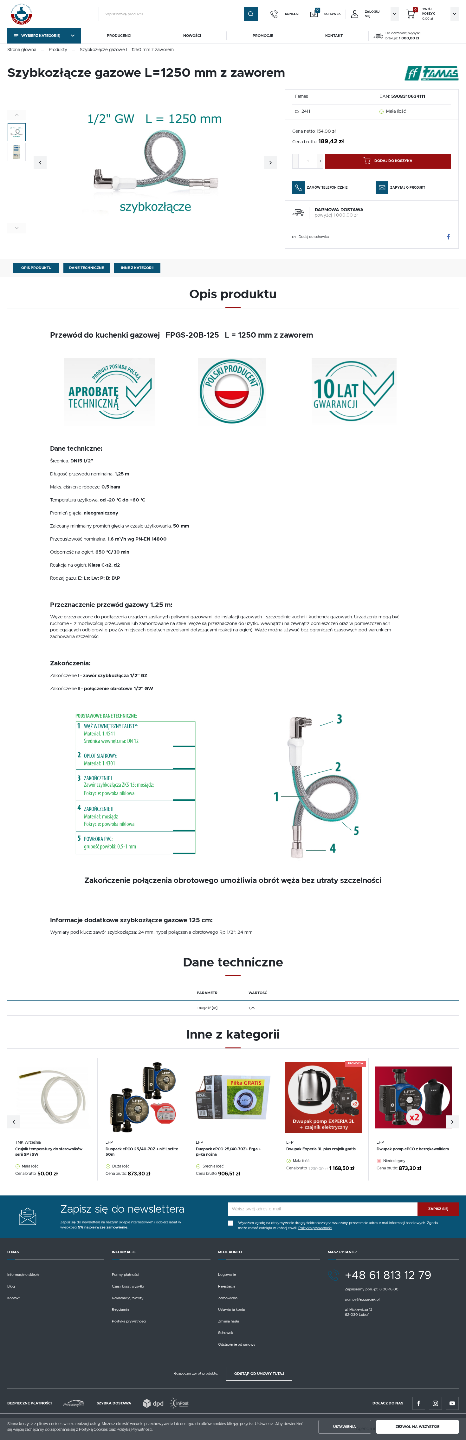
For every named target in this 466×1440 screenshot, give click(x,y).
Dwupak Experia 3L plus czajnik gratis (321, 1149)
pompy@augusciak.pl (362, 1299)
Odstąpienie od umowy (237, 1344)
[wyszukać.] (251, 14)
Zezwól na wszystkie (417, 1427)
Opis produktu (36, 268)
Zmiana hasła (228, 1321)
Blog (11, 1286)
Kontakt (13, 1298)
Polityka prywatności (129, 1321)
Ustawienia (344, 1427)
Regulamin (120, 1309)
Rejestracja (226, 1286)
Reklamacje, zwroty (128, 1298)
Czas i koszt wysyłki (128, 1286)
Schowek (225, 1333)
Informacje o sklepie (23, 1274)
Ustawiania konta (231, 1309)
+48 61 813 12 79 (388, 1275)
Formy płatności (125, 1274)
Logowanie (227, 1274)
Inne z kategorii (137, 268)
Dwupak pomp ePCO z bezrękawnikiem (413, 1149)
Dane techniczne (86, 268)
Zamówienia (227, 1298)
